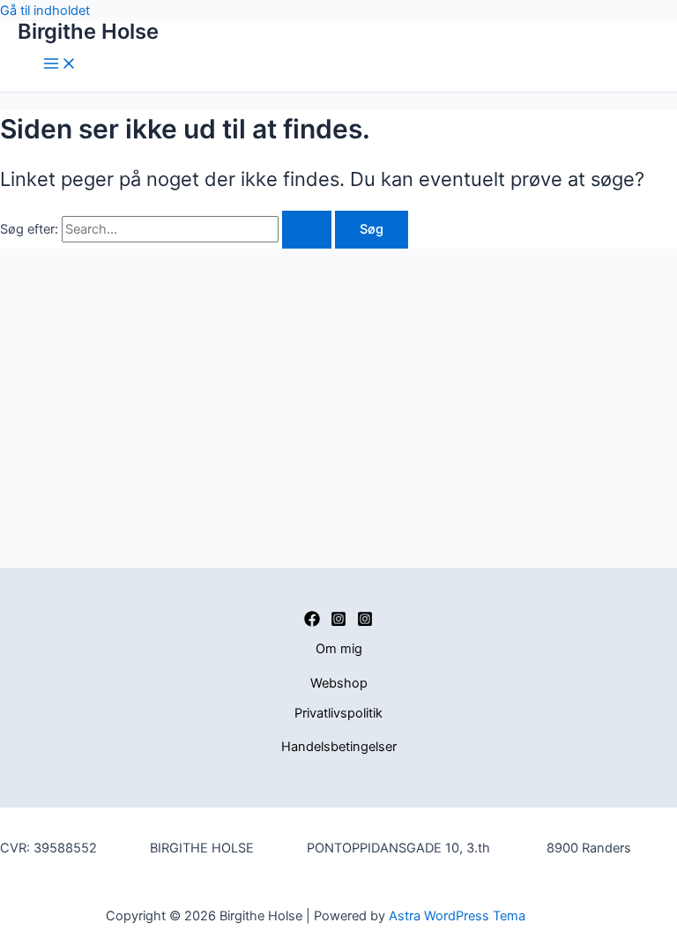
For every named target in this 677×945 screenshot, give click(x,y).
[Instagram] (338, 622)
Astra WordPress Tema (457, 916)
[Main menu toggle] (60, 64)
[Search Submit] (306, 230)
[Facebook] (312, 622)
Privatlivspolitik (338, 713)
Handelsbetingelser (339, 747)
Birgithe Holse (88, 31)
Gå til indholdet (45, 11)
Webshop (339, 683)
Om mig (339, 649)
